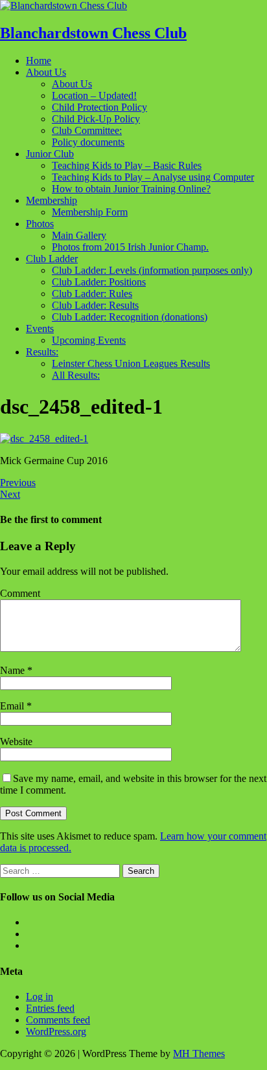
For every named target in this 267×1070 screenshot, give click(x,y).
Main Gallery (79, 235)
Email (13, 705)
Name (13, 670)
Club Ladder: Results (95, 305)
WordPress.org (56, 1031)
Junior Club (50, 153)
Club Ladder (52, 258)
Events (40, 328)
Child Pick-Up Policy (96, 118)
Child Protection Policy (99, 107)
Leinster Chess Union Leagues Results (131, 363)
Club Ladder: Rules (92, 293)
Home (38, 60)
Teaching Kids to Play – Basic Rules (127, 165)
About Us (46, 72)
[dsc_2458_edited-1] (44, 438)
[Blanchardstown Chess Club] (63, 5)
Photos (40, 223)
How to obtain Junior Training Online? (131, 188)
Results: (42, 351)
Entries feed (50, 1008)
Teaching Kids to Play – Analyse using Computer (153, 177)
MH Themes (199, 1053)
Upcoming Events (89, 340)
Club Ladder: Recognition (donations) (129, 316)
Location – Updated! (94, 95)
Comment (20, 593)
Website (16, 741)
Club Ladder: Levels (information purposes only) (152, 270)
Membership (51, 200)
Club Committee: (87, 130)
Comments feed (58, 1019)
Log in (39, 996)
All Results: (76, 375)
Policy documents (88, 142)
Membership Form (90, 211)
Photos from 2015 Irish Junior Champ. (130, 246)
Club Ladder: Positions (99, 281)
